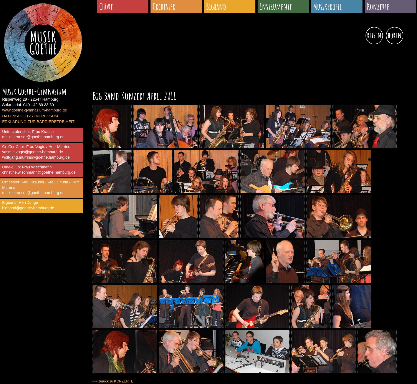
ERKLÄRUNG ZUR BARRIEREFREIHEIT (38, 122)
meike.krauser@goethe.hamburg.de (33, 137)
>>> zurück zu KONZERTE (112, 381)
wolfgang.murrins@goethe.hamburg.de (36, 157)
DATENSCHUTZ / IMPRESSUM (30, 116)
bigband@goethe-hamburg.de (28, 208)
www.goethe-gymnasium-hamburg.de (34, 110)
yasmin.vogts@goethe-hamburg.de (32, 152)
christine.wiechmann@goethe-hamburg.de (39, 172)
